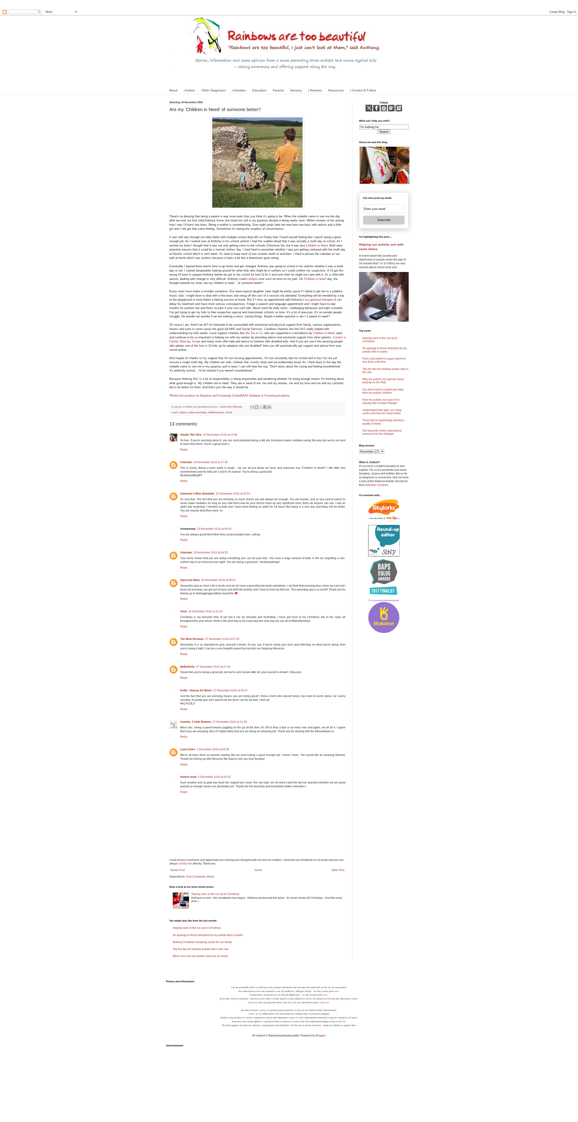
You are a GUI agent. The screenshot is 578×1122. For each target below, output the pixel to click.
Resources (336, 90)
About (173, 90)
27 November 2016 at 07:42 (213, 666)
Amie (183, 611)
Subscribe (383, 220)
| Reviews (315, 90)
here (337, 991)
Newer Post (177, 870)
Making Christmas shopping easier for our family (202, 942)
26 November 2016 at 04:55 (210, 552)
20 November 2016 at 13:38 (220, 434)
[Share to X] (261, 407)
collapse (252, 279)
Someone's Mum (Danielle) (197, 493)
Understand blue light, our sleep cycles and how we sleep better (382, 412)
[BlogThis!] (256, 407)
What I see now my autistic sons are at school (200, 956)
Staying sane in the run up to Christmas (215, 894)
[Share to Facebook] (265, 407)
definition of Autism (376, 485)
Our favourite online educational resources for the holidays (382, 432)
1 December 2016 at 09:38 (212, 749)
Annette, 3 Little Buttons (195, 721)
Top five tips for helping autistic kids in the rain (201, 949)
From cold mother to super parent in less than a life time (384, 360)
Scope (196, 341)
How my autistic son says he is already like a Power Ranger (381, 401)
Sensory (296, 90)
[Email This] (252, 407)
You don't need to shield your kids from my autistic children (382, 391)
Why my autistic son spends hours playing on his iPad (383, 381)
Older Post (337, 870)
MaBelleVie (187, 666)
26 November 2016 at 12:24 (205, 611)
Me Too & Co (254, 333)
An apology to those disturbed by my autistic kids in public (208, 935)
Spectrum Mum (190, 580)
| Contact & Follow (363, 90)
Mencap (185, 341)
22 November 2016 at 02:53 (233, 493)
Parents (278, 90)
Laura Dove (187, 749)
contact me (185, 863)
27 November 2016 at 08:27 (230, 690)
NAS (303, 329)
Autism (183, 412)
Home (258, 870)
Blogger (320, 1035)
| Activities (239, 90)
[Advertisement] (289, 1081)
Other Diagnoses (213, 90)
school (228, 412)
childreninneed (216, 412)
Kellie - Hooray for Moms (196, 690)
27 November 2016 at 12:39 (229, 721)
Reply (183, 449)
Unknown (186, 462)
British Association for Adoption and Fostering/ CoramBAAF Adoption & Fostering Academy (230, 395)
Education (259, 90)
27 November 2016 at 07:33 (222, 639)
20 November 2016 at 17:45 (210, 462)
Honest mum (188, 776)
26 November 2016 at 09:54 (218, 580)
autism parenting (197, 412)
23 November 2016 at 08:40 (214, 528)
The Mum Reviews (192, 639)
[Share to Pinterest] (269, 407)
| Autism (189, 90)
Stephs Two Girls (191, 434)
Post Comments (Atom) (200, 876)
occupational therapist (319, 299)
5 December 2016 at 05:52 (214, 776)
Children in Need (317, 245)
